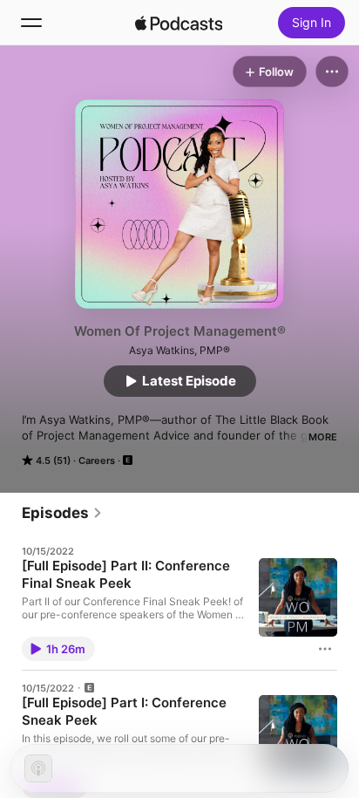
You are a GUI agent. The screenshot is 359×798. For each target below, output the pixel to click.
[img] (178, 22)
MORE (322, 437)
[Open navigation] (31, 22)
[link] (62, 512)
